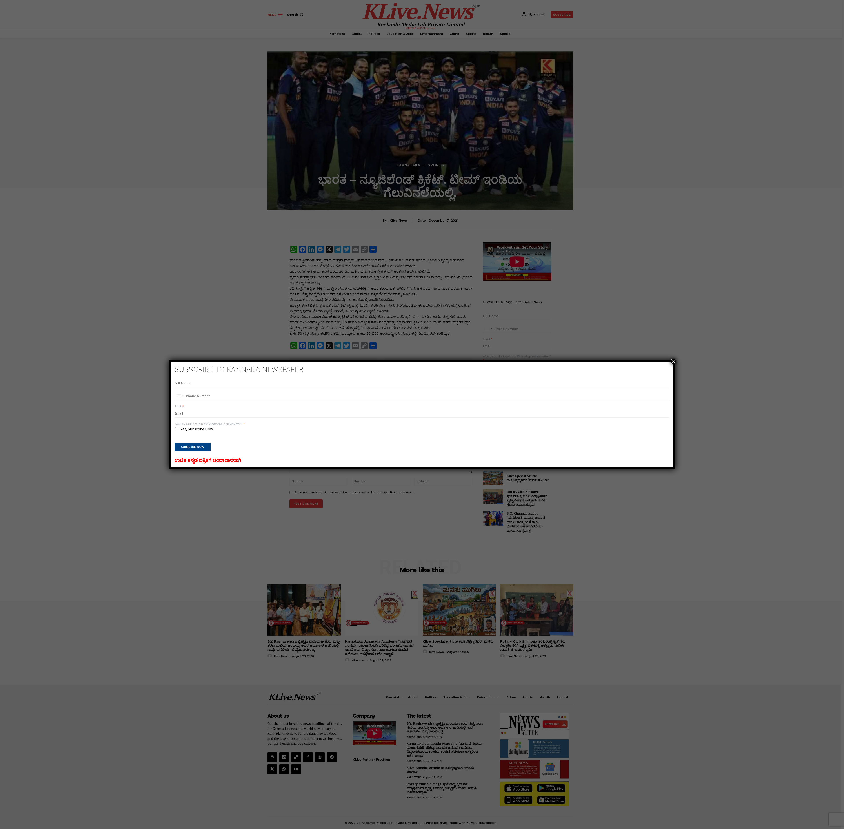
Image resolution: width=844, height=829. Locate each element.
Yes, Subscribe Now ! (197, 429)
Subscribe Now (192, 447)
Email (179, 406)
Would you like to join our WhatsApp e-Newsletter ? (210, 424)
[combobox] (180, 396)
